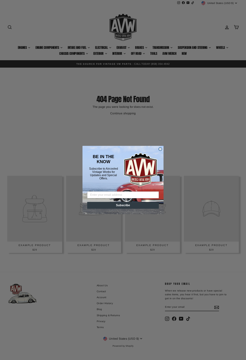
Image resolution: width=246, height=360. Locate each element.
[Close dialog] (160, 149)
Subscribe (123, 205)
